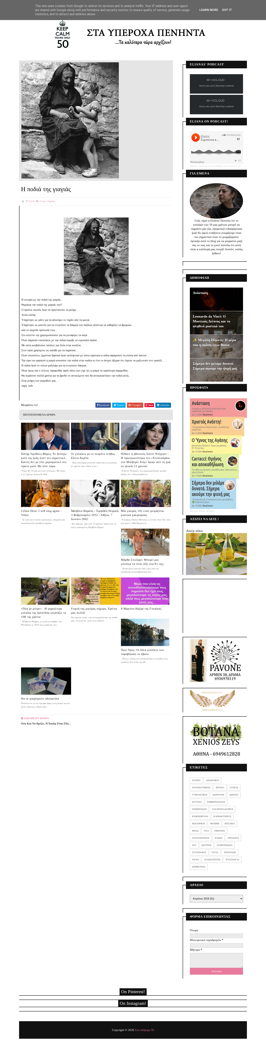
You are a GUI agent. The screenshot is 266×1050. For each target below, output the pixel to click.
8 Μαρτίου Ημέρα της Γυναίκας (141, 608)
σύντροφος (199, 852)
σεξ (194, 845)
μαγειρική (198, 823)
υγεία (214, 852)
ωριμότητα (198, 867)
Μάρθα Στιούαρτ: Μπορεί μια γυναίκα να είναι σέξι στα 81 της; (142, 561)
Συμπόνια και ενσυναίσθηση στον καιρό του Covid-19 (222, 166)
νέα (206, 831)
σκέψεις (206, 845)
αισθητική (212, 780)
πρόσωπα (233, 838)
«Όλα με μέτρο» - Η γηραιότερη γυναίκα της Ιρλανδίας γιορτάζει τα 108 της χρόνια (43, 612)
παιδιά (218, 838)
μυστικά (230, 823)
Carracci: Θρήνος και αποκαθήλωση (208, 461)
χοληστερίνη (212, 859)
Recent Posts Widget (202, 510)
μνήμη (214, 823)
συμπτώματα (225, 845)
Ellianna (193, 166)
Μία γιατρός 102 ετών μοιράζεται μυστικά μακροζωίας (142, 513)
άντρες (196, 780)
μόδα (195, 831)
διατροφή (218, 795)
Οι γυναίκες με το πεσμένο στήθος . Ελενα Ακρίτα (94, 455)
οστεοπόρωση (200, 838)
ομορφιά (219, 831)
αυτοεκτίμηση (201, 787)
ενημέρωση (199, 809)
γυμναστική (199, 795)
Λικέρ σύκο (194, 531)
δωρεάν (233, 795)
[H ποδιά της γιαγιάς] (70, 120)
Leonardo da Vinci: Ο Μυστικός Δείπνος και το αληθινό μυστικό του (211, 321)
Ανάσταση (200, 293)
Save (150, 405)
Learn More (208, 10)
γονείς (43, 201)
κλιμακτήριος (222, 816)
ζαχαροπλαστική (222, 809)
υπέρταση (230, 852)
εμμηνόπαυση (216, 802)
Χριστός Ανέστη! (206, 421)
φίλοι (195, 859)
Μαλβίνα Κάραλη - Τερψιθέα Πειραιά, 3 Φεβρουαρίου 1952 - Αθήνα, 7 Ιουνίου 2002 (95, 515)
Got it (227, 10)
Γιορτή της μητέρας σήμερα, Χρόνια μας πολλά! (94, 610)
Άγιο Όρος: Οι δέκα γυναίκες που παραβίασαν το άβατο (142, 652)
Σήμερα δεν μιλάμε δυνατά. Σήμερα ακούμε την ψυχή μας (211, 488)
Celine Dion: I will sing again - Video (41, 513)
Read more (208, 414)
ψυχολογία (232, 859)
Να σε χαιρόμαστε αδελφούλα (40, 698)
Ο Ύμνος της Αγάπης (210, 440)
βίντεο (220, 787)
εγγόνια (51, 201)
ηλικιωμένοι (200, 816)
